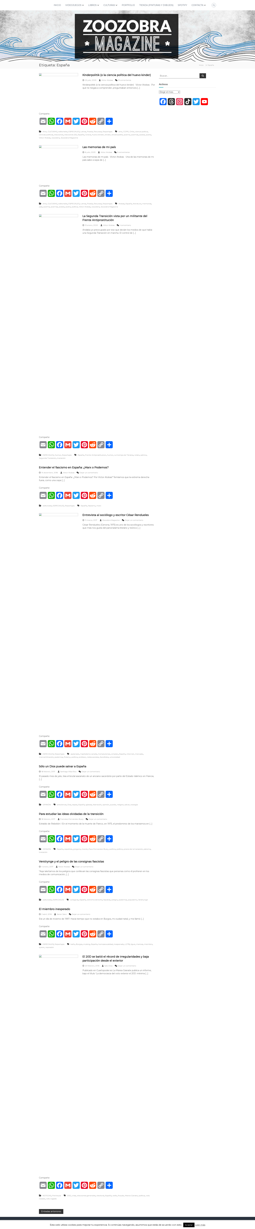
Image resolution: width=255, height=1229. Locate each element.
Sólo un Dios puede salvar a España (62, 766)
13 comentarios (124, 80)
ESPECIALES (74, 131)
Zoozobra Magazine (69, 138)
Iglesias (89, 804)
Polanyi (67, 757)
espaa (74, 804)
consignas (74, 900)
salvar (127, 804)
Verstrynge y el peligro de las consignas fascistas (71, 861)
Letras (83, 131)
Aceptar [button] (189, 1225)
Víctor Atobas (107, 80)
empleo (114, 754)
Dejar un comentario (89, 472)
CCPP (126, 131)
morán (85, 849)
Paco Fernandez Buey (98, 849)
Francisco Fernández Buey (72, 819)
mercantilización (46, 757)
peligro (114, 900)
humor (110, 455)
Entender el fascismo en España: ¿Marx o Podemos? (74, 467)
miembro (148, 944)
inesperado (119, 944)
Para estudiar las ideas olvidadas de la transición (71, 814)
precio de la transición (133, 849)
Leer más (200, 1224)
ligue (133, 944)
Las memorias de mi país (99, 147)
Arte (45, 131)
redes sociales (93, 757)
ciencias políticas (46, 135)
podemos (59, 757)
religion (120, 804)
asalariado (75, 754)
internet (130, 754)
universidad (115, 757)
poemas (134, 135)
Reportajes (107, 131)
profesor (82, 757)
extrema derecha (94, 900)
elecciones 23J (70, 135)
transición (61, 458)
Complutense (104, 754)
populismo (132, 900)
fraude (121, 1195)
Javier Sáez (62, 914)
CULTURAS (109, 5)
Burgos (79, 944)
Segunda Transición (47, 458)
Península (56, 1195)
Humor (58, 455)
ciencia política (141, 131)
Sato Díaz (108, 966)
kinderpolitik (117, 135)
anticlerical (61, 804)
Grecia (88, 135)
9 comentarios (123, 152)
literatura (137, 203)
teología (134, 804)
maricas (139, 944)
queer (41, 947)
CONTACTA (197, 5)
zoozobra (56, 138)
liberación (97, 804)
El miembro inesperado (54, 909)
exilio (115, 1195)
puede (113, 804)
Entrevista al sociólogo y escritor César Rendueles (115, 515)
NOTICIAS (47, 1195)
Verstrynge (143, 900)
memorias (146, 203)
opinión (106, 804)
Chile (132, 131)
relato (137, 455)
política (75, 207)
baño (73, 944)
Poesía (90, 131)
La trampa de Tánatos (123, 455)
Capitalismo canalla (88, 754)
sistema (147, 849)
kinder (108, 135)
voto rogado (51, 1199)
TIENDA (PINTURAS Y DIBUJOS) (156, 5)
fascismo (91, 506)
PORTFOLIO (128, 5)
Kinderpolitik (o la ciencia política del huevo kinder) (116, 75)
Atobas (121, 203)
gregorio (77, 849)
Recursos (98, 131)
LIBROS (92, 5)
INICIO (57, 5)
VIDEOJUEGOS (73, 5)
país (40, 207)
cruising (86, 944)
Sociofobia (104, 757)
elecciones (58, 135)
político (120, 849)
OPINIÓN (47, 804)
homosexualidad (105, 944)
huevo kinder (98, 135)
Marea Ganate (131, 1195)
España (81, 135)
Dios (69, 804)
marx (99, 506)
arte (120, 131)
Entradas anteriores (51, 1211)
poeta (148, 135)
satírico (144, 455)
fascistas (106, 900)
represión (49, 947)
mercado (139, 754)
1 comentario (125, 225)
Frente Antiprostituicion (95, 455)
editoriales (62, 131)
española (68, 849)
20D (69, 1195)
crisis (74, 1195)
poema (127, 135)
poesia (142, 135)
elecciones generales (86, 1195)
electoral (100, 1195)
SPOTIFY (182, 5)
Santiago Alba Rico (68, 771)
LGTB (127, 944)
